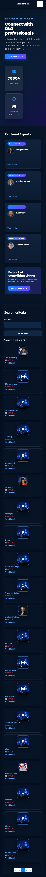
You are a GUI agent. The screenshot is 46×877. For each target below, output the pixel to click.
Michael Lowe (11, 773)
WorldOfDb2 (23, 4)
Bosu (7, 540)
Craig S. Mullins (12, 617)
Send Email (10, 363)
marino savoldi (11, 670)
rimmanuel (10, 463)
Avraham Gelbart (12, 723)
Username (8, 319)
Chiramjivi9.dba (12, 593)
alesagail (9, 514)
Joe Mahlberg (11, 357)
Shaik (7, 826)
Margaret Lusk (11, 384)
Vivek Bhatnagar (12, 566)
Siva (7, 749)
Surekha (9, 487)
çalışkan (8, 800)
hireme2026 (10, 852)
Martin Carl (10, 696)
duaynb (8, 643)
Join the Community (16, 56)
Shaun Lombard (12, 410)
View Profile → (13, 165)
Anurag (8, 437)
